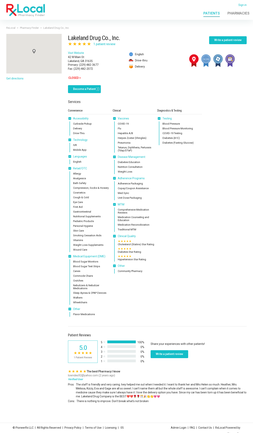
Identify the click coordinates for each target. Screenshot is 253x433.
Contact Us (205, 427)
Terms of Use (93, 427)
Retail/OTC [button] (80, 168)
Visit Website (76, 52)
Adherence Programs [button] (131, 178)
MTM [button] (121, 204)
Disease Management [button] (131, 156)
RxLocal (10, 27)
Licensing (111, 427)
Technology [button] (80, 139)
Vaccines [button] (123, 118)
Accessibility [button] (81, 118)
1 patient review (104, 44)
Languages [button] (80, 156)
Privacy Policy (72, 427)
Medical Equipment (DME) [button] (89, 256)
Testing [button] (167, 118)
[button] (70, 118)
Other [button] (76, 309)
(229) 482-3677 (88, 64)
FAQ (192, 427)
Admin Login (178, 427)
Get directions (15, 78)
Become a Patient (84, 89)
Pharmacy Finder (29, 27)
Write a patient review (228, 40)
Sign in (242, 5)
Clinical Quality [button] (127, 236)
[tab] (78, 118)
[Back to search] (25, 10)
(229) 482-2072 (83, 68)
